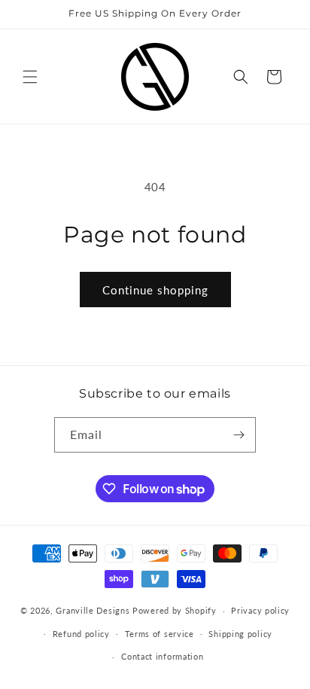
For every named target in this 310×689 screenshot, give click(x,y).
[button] (30, 76)
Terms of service (159, 634)
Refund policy (81, 634)
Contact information (162, 656)
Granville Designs (92, 610)
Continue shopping (155, 290)
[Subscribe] (238, 435)
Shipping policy (240, 634)
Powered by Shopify (174, 610)
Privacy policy (260, 610)
